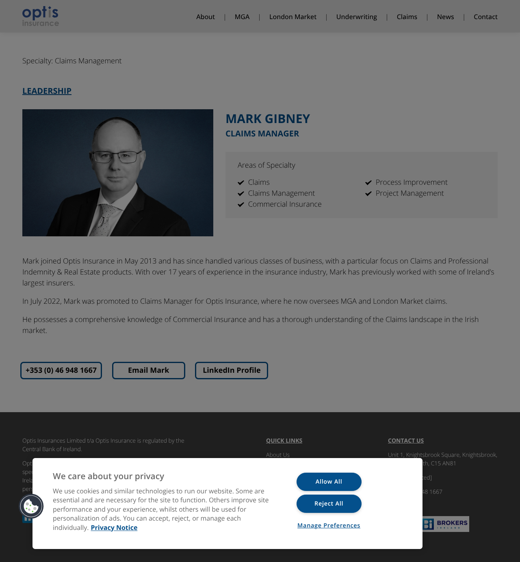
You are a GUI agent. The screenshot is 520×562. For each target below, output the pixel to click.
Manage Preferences (328, 526)
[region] (227, 503)
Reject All (328, 504)
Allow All (329, 482)
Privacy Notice (114, 527)
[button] (31, 506)
